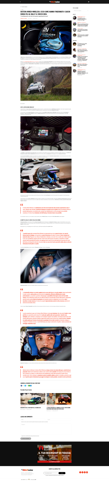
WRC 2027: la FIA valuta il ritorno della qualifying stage (82, 65)
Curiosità (22, 18)
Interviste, (79, 69)
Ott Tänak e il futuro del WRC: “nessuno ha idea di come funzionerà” (82, 50)
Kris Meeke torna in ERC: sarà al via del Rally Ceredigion (82, 44)
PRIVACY (87, 479)
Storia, (78, 28)
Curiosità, (79, 16)
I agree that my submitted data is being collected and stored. (30, 435)
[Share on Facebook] (21, 385)
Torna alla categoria (24, 6)
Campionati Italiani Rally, (81, 22)
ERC (78, 42)
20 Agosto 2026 (79, 75)
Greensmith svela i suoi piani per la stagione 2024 (30, 407)
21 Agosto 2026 (79, 61)
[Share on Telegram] (31, 385)
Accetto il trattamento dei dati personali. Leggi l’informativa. (55, 475)
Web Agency (33, 479)
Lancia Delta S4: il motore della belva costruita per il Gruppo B (82, 30)
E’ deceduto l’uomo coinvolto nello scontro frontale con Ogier (81, 19)
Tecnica (25, 18)
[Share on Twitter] (25, 385)
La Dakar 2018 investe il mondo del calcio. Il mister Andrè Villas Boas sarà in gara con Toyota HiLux (58, 408)
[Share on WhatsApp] (29, 385)
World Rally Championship (81, 16)
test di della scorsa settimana (31, 61)
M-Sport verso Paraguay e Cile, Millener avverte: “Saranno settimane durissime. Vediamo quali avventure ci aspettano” (82, 58)
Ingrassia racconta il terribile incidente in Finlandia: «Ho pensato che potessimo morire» (82, 72)
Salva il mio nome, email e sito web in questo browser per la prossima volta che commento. (34, 421)
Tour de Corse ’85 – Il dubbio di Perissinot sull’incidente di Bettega (83, 35)
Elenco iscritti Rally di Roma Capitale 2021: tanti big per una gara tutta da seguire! (82, 25)
